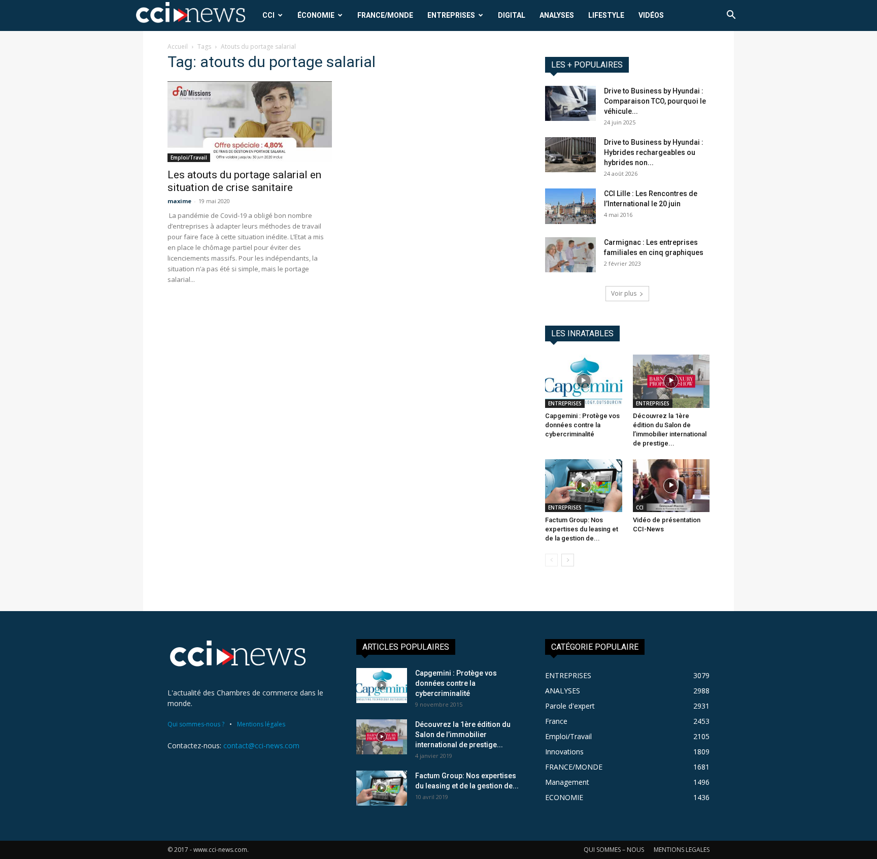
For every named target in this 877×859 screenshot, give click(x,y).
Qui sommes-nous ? (195, 724)
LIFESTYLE (606, 15)
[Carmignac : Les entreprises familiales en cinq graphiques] (570, 254)
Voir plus (623, 293)
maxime (179, 201)
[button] (731, 16)
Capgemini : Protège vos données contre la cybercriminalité (582, 425)
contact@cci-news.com (261, 745)
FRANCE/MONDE (385, 15)
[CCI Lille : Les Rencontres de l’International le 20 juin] (570, 206)
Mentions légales (261, 724)
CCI (268, 15)
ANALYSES (556, 15)
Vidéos (651, 15)
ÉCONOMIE (315, 15)
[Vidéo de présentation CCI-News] (671, 485)
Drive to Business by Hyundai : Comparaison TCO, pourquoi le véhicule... (655, 101)
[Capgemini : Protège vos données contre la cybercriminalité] (583, 381)
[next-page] (567, 560)
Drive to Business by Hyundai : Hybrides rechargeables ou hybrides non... (653, 152)
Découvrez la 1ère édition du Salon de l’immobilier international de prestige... (463, 734)
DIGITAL (511, 15)
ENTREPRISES (451, 15)
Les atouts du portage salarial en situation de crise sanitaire (244, 181)
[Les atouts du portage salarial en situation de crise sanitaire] (249, 121)
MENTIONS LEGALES (682, 849)
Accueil (177, 46)
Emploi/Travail (189, 157)
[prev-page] (551, 560)
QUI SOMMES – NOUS (614, 849)
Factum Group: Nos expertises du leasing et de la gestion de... (581, 529)
